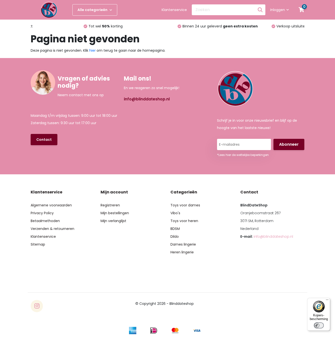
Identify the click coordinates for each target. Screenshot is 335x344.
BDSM (175, 228)
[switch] (319, 325)
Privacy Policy (42, 213)
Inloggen (277, 9)
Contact (44, 139)
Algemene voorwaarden (51, 205)
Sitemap (38, 244)
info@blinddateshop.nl (147, 99)
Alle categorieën (92, 9)
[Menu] (327, 301)
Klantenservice (174, 9)
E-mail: (266, 236)
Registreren (110, 205)
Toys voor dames (185, 205)
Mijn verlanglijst (113, 220)
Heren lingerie (182, 252)
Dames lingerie (183, 244)
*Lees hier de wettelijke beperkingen (243, 155)
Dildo (174, 236)
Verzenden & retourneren (52, 228)
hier (92, 50)
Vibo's (175, 213)
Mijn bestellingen (115, 213)
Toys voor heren (184, 220)
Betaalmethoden (45, 220)
